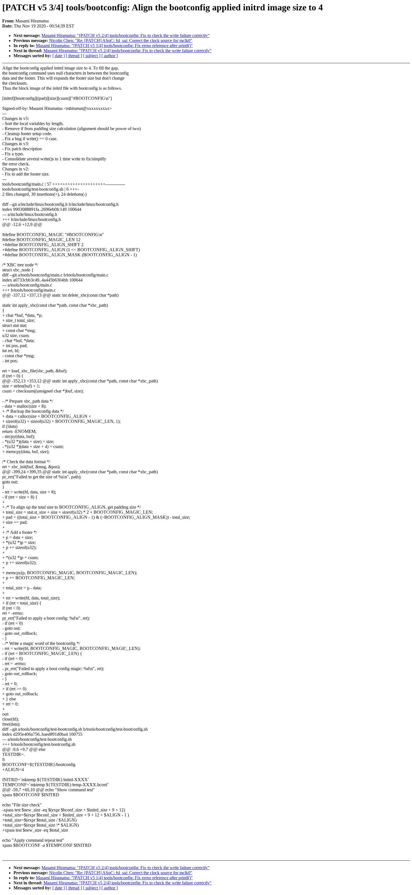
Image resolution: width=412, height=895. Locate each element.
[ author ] (109, 55)
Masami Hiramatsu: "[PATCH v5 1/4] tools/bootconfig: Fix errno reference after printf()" (114, 45)
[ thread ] (74, 55)
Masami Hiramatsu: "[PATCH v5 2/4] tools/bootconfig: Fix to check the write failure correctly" (125, 35)
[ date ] (58, 55)
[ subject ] (91, 55)
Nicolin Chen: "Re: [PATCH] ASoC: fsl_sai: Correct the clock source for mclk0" (120, 40)
